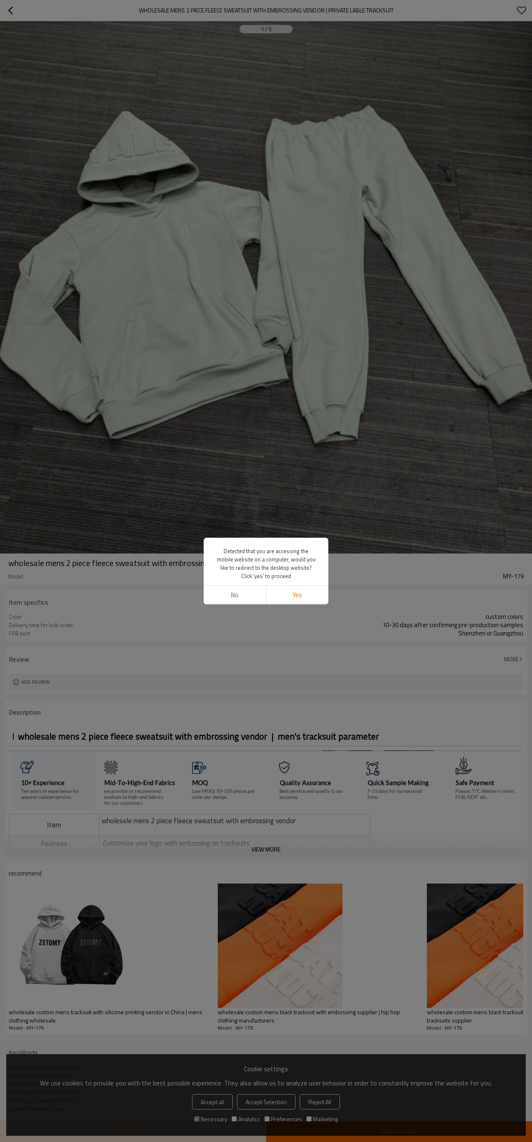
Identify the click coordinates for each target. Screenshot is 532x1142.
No (234, 595)
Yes (297, 595)
